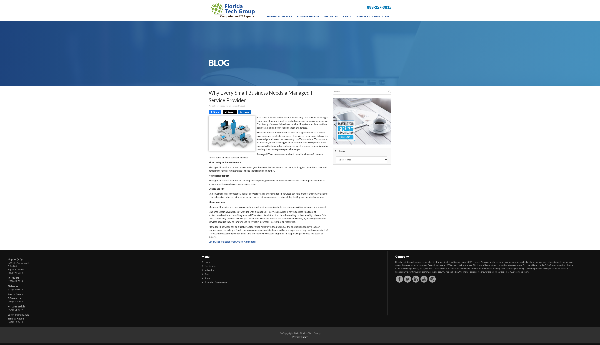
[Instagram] (432, 279)
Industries (209, 270)
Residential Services (279, 16)
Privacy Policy (300, 336)
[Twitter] (408, 279)
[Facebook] (399, 279)
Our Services (210, 266)
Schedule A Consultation (372, 16)
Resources (331, 16)
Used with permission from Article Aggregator (232, 241)
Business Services (308, 16)
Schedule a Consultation (216, 282)
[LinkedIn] (416, 279)
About (347, 16)
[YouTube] (424, 279)
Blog (207, 274)
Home (207, 262)
